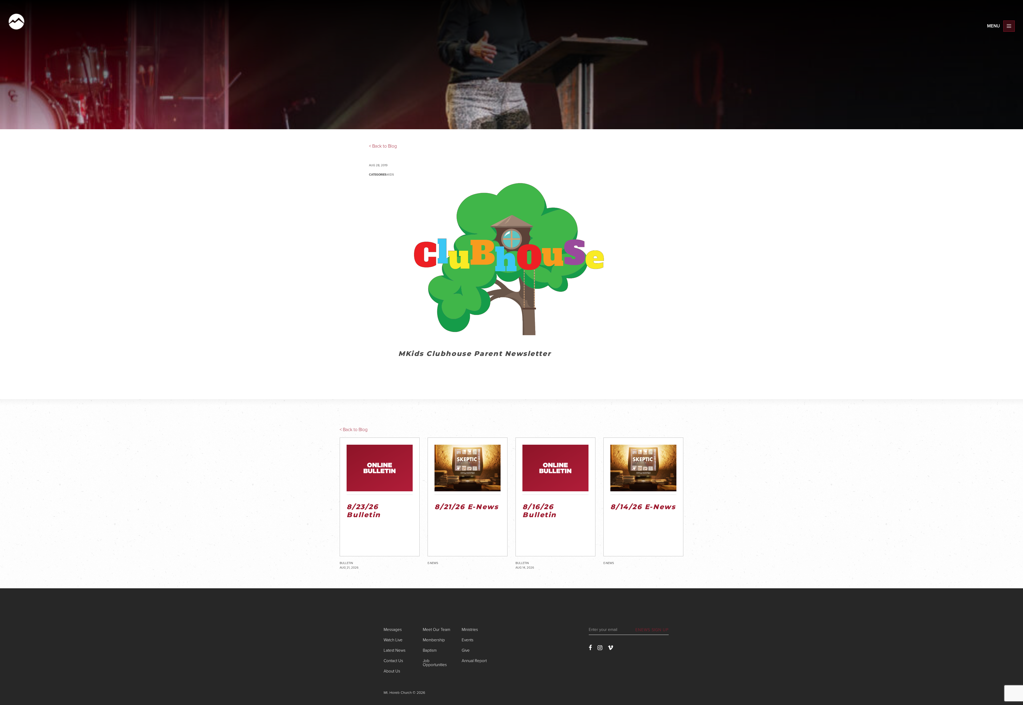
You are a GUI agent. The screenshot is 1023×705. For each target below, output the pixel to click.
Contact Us (393, 660)
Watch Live (393, 640)
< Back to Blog (383, 146)
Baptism (430, 650)
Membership (434, 640)
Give (466, 650)
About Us (392, 671)
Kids (390, 174)
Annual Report (474, 660)
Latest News (394, 650)
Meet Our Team (436, 629)
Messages (393, 629)
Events (467, 640)
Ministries (470, 629)
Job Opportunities (435, 662)
